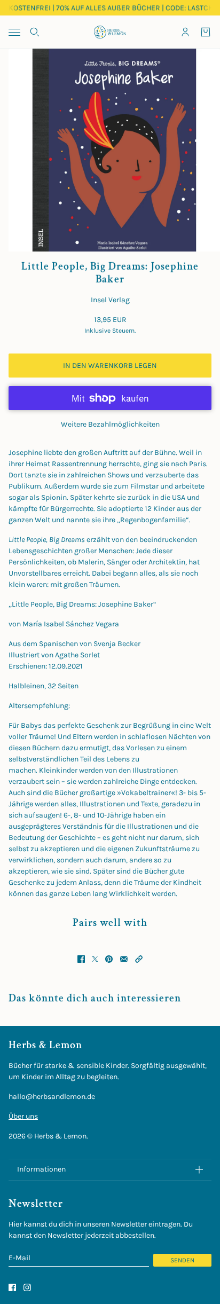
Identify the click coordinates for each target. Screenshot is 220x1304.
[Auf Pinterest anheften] (109, 959)
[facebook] (12, 1287)
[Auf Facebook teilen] (81, 959)
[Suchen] (35, 32)
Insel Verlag (110, 299)
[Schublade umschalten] (14, 32)
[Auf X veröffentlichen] (95, 959)
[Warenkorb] (205, 32)
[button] (139, 959)
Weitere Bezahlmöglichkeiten (110, 424)
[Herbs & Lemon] (110, 32)
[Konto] (185, 32)
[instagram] (27, 1287)
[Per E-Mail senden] (124, 959)
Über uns (23, 1116)
